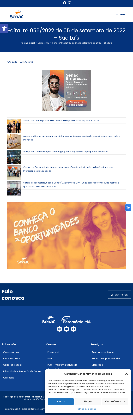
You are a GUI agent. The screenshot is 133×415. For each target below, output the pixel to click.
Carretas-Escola (12, 364)
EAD (50, 358)
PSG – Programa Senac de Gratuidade (62, 367)
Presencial (53, 352)
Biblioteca (97, 364)
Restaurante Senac (103, 352)
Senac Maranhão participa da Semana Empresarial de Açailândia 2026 (61, 120)
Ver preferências (115, 401)
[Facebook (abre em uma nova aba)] (64, 3)
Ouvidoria (8, 377)
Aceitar (60, 401)
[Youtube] (66, 329)
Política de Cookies (86, 409)
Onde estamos (11, 358)
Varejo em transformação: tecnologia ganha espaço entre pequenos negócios (65, 151)
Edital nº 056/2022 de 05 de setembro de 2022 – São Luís (82, 42)
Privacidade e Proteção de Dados (22, 371)
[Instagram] (59, 329)
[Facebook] (73, 329)
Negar (88, 401)
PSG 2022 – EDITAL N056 (20, 61)
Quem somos (11, 352)
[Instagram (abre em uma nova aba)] (69, 3)
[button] (4, 28)
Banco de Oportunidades (106, 358)
